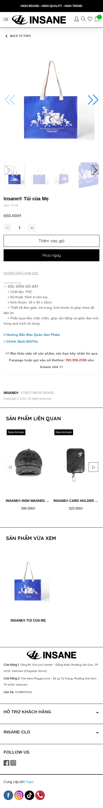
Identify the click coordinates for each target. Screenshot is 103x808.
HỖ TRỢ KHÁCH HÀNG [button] (27, 711)
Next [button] (93, 467)
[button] (93, 100)
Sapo (30, 782)
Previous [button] (10, 467)
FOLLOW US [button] (16, 752)
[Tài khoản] (77, 20)
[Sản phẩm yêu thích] (91, 20)
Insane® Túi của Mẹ (28, 620)
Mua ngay (51, 255)
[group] (51, 99)
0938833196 (23, 692)
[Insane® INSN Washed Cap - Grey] (28, 461)
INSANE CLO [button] (17, 732)
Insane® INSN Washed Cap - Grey (35, 501)
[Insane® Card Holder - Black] (75, 461)
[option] (28, 473)
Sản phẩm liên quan (33, 418)
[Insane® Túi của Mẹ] (28, 581)
